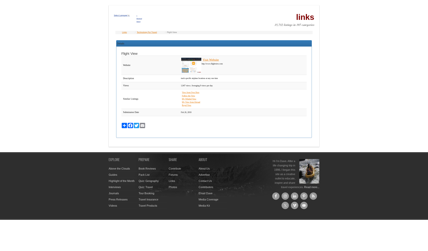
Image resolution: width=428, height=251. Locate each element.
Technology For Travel (147, 32)
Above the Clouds (119, 168)
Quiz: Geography (149, 181)
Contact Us (205, 181)
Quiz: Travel (146, 187)
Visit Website (211, 59)
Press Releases (118, 199)
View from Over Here (190, 92)
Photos (173, 187)
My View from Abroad (191, 102)
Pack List (144, 174)
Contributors (206, 187)
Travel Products (148, 205)
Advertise (204, 174)
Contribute (175, 168)
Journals (114, 193)
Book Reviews (147, 168)
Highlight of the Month (122, 181)
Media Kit (204, 205)
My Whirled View (189, 99)
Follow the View (188, 96)
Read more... (311, 187)
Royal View (186, 105)
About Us (204, 168)
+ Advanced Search (139, 18)
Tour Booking (146, 193)
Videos (113, 205)
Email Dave (205, 193)
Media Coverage (208, 199)
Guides (113, 174)
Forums (173, 174)
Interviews (115, 187)
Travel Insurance (148, 199)
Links (124, 32)
